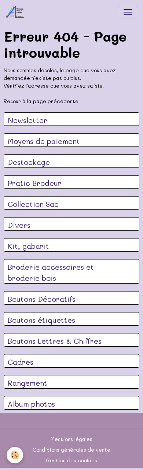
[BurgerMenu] (128, 12)
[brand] (16, 12)
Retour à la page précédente (41, 101)
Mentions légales (71, 438)
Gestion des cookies (71, 460)
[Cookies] (15, 455)
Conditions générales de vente (71, 449)
